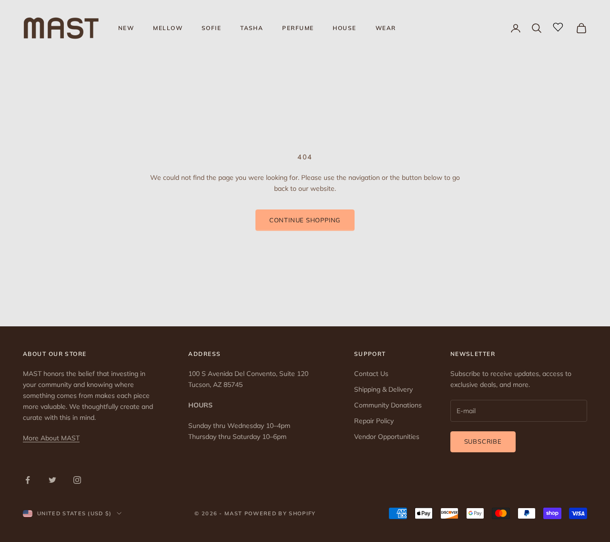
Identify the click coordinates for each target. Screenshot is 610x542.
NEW (126, 27)
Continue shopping (305, 220)
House (344, 27)
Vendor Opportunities (386, 436)
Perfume (298, 27)
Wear (386, 27)
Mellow (168, 27)
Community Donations (388, 405)
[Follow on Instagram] (77, 480)
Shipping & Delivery (383, 389)
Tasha (251, 27)
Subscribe (483, 441)
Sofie (211, 27)
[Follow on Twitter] (52, 480)
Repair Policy (374, 421)
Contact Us (371, 373)
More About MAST (51, 438)
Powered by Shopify (280, 513)
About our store (55, 353)
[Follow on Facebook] (27, 480)
